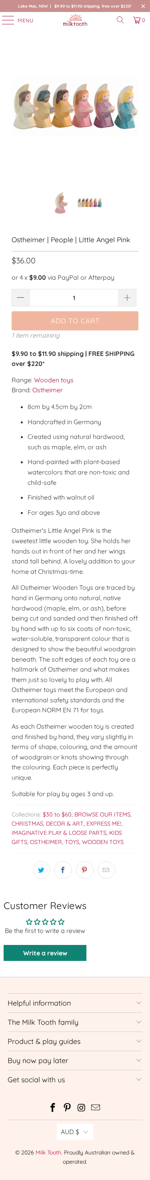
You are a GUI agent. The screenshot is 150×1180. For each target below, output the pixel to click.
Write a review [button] (45, 953)
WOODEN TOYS (103, 842)
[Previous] (17, 117)
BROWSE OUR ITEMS (102, 814)
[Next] (132, 117)
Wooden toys (54, 380)
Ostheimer (47, 390)
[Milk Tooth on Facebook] (53, 1108)
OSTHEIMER (46, 842)
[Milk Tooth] (75, 20)
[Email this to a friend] (106, 870)
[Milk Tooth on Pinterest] (68, 1108)
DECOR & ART (65, 823)
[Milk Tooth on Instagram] (82, 1108)
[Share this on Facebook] (63, 870)
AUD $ (70, 1132)
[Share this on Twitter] (41, 870)
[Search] (120, 20)
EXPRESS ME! (103, 823)
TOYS (72, 842)
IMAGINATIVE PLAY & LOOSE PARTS (59, 832)
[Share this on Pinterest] (85, 870)
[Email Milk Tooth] (96, 1108)
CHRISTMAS (27, 823)
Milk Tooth (48, 1152)
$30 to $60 (57, 814)
